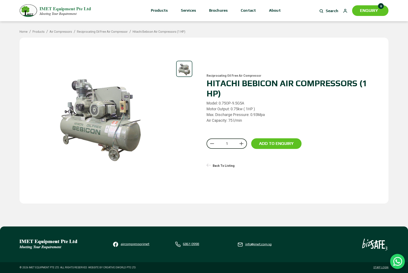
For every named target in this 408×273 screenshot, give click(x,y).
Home (24, 31)
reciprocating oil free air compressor (102, 31)
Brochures (218, 10)
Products (159, 10)
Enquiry (371, 9)
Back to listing (224, 165)
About (275, 10)
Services (188, 10)
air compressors (61, 31)
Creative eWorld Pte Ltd (119, 267)
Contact (248, 10)
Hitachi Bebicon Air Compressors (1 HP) (159, 31)
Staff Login (380, 267)
